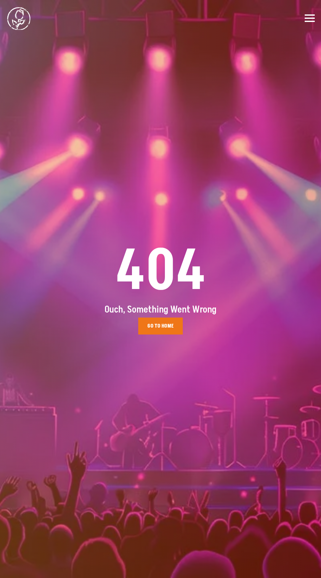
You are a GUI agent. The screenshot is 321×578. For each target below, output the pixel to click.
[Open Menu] (310, 18)
